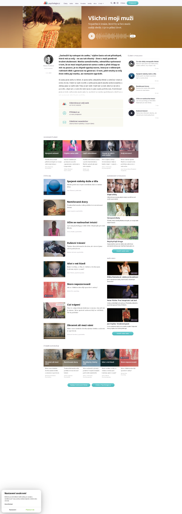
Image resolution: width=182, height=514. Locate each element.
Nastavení (12, 510)
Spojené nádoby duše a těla (146, 74)
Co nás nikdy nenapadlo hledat (147, 61)
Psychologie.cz (52, 3)
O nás (100, 3)
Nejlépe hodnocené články (78, 385)
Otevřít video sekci (123, 333)
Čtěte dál (47, 176)
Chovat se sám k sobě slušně (108, 154)
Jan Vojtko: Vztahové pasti (118, 324)
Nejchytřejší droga (115, 241)
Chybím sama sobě (71, 153)
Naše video (111, 258)
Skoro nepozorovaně (78, 284)
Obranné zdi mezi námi (80, 325)
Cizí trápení (73, 304)
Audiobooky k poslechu (116, 176)
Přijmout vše (30, 510)
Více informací (9, 504)
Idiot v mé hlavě (76, 263)
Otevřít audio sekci (122, 251)
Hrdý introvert (126, 153)
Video (76, 3)
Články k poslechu (135, 56)
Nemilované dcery (142, 86)
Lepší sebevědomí (89, 153)
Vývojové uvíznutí (52, 153)
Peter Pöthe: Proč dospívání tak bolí (122, 300)
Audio (71, 3)
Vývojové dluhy (113, 218)
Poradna (83, 3)
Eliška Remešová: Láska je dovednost (122, 277)
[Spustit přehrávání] (91, 36)
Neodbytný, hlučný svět (90, 363)
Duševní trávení (141, 111)
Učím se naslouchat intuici (145, 98)
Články (65, 3)
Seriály (89, 3)
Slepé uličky (112, 194)
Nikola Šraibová (48, 66)
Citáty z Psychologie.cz (103, 385)
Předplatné (132, 3)
